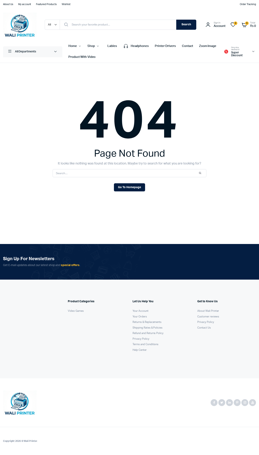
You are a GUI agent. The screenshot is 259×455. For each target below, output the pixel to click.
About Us (8, 4)
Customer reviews (208, 316)
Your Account (141, 311)
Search (186, 24)
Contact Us (204, 328)
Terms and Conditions (145, 344)
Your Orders (140, 316)
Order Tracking (248, 4)
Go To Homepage (129, 187)
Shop (91, 46)
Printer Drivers (165, 46)
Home (72, 46)
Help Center (140, 350)
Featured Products (46, 4)
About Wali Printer (208, 311)
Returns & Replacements (147, 322)
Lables (112, 46)
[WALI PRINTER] (20, 25)
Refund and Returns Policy (148, 333)
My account (24, 4)
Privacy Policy (141, 339)
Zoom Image (208, 46)
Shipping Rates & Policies (147, 328)
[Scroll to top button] (250, 446)
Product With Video (82, 56)
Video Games (76, 311)
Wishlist (66, 4)
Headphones (140, 46)
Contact (187, 46)
